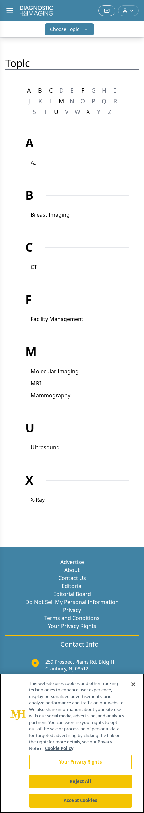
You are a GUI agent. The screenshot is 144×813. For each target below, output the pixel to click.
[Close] (133, 684)
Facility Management (57, 319)
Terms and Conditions (72, 618)
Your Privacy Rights (72, 626)
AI (33, 162)
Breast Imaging (50, 214)
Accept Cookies (80, 800)
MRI (36, 383)
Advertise (72, 562)
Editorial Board (72, 594)
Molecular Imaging (55, 371)
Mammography (50, 395)
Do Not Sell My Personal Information (72, 602)
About (72, 570)
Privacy (72, 610)
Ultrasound (45, 447)
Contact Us (72, 578)
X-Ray (38, 499)
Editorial (72, 586)
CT (34, 267)
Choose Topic (64, 29)
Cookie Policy (59, 748)
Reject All (80, 781)
